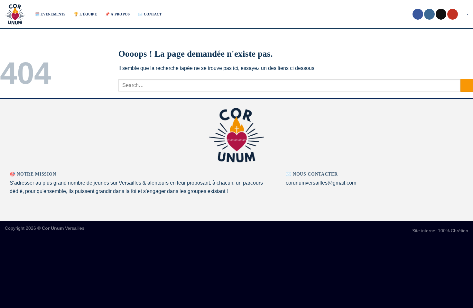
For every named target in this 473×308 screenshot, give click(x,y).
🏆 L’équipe (85, 14)
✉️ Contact (150, 14)
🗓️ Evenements (50, 14)
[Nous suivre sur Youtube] (452, 14)
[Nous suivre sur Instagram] (429, 14)
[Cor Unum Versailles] (15, 14)
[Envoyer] (466, 85)
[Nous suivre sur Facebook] (418, 14)
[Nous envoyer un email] (441, 14)
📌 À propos (117, 14)
